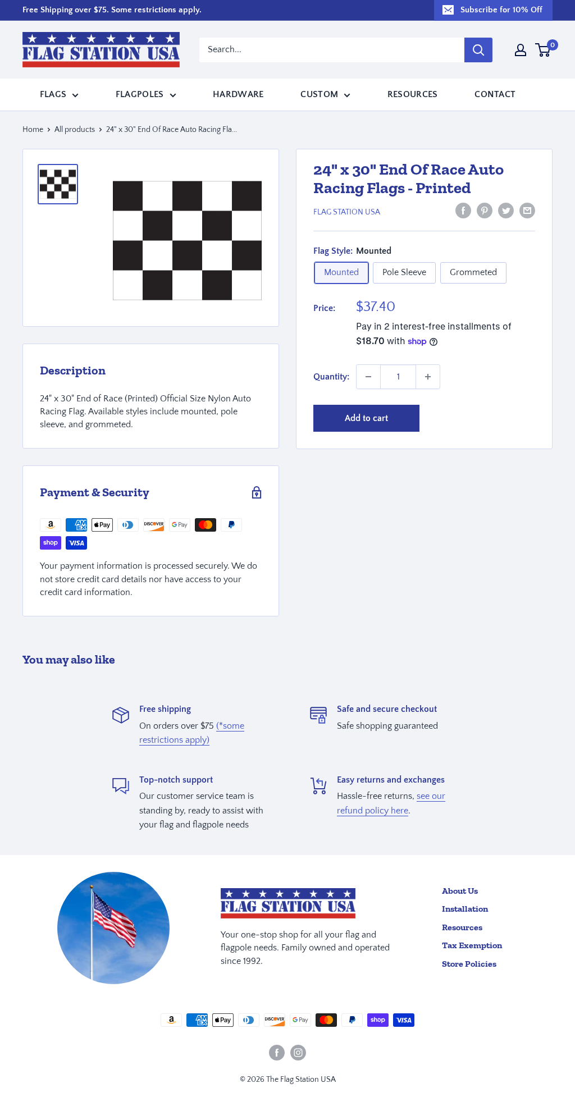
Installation (465, 908)
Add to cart (366, 418)
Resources (412, 94)
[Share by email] (527, 210)
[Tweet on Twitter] (506, 210)
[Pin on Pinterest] (484, 210)
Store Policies (469, 963)
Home (32, 129)
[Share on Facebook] (463, 210)
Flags (53, 94)
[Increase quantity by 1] (428, 376)
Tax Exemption (472, 945)
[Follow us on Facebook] (277, 1052)
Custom (319, 94)
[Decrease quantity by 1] (368, 376)
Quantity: (331, 377)
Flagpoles (140, 94)
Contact (494, 94)
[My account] (520, 50)
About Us (460, 890)
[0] (543, 50)
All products (74, 129)
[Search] (478, 50)
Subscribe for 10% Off (501, 10)
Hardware (238, 94)
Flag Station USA (346, 212)
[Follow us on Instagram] (298, 1052)
